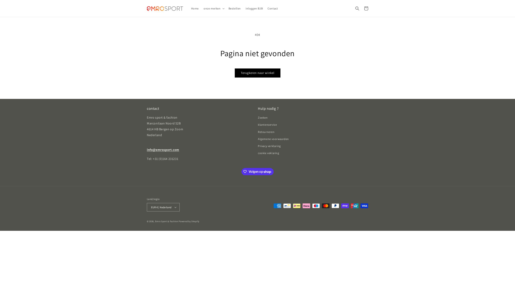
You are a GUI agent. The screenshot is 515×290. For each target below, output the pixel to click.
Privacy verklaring (269, 146)
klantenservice (267, 124)
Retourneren (266, 132)
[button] (213, 8)
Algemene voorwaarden (273, 139)
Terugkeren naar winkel (257, 73)
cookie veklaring (268, 153)
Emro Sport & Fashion (166, 221)
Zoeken (263, 117)
